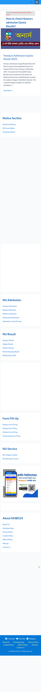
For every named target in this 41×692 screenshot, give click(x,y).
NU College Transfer (10, 455)
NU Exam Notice (9, 128)
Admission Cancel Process (12, 321)
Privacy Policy (8, 532)
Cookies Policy (8, 536)
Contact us (6, 547)
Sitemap (6, 543)
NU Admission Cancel (10, 459)
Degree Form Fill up (10, 428)
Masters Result (8, 348)
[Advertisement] (20, 268)
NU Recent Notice (9, 124)
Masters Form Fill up (10, 432)
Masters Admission (10, 314)
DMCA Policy (8, 539)
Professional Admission (11, 318)
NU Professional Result (11, 352)
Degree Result (8, 344)
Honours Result (8, 340)
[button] (32, 2)
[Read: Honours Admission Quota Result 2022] (20, 38)
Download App (8, 528)
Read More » (8, 90)
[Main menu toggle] (37, 2)
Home (7, 12)
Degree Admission (9, 310)
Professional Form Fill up (11, 436)
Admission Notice (9, 132)
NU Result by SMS (9, 355)
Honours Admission (10, 306)
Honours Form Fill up (10, 425)
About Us (6, 524)
